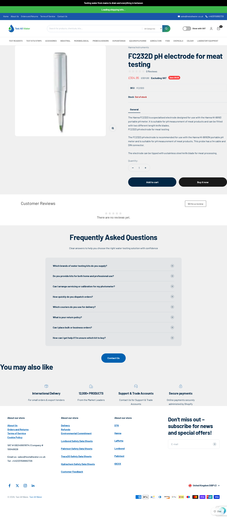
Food (167, 41)
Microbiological (81, 41)
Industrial (65, 41)
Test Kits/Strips (34, 41)
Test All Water (35, 497)
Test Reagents (16, 41)
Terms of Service (47, 16)
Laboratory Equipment (207, 41)
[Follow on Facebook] (9, 486)
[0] (218, 28)
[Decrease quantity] (132, 168)
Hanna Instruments (138, 47)
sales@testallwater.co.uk (192, 16)
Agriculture (156, 41)
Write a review (195, 203)
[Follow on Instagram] (25, 486)
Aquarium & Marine (137, 41)
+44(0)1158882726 (216, 16)
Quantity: (133, 160)
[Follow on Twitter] (17, 486)
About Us (15, 16)
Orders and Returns (29, 16)
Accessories (51, 41)
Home (5, 16)
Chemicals (178, 41)
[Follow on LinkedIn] (33, 486)
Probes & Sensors (101, 41)
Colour (190, 41)
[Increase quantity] (145, 168)
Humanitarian (118, 41)
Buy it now (203, 182)
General (134, 109)
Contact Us (62, 16)
